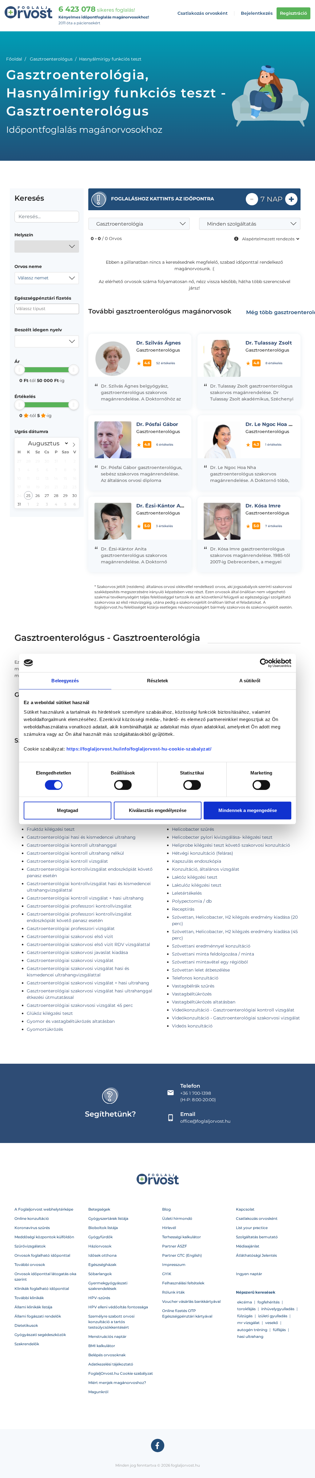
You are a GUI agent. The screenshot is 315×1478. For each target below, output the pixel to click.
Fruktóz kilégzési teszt (51, 829)
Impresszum (173, 1264)
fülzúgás (245, 1316)
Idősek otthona (102, 1255)
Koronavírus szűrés (32, 1227)
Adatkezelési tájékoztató (110, 1364)
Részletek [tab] (157, 680)
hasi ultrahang (250, 1336)
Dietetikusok (26, 1325)
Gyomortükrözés (45, 1029)
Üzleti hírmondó (177, 1218)
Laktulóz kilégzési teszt (196, 885)
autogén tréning (252, 1329)
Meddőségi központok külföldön (44, 1237)
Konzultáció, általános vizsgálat (205, 869)
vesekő (271, 1322)
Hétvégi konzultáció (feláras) (202, 853)
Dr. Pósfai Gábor (157, 424)
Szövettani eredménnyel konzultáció (211, 946)
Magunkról (98, 1391)
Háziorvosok (99, 1246)
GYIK (166, 1273)
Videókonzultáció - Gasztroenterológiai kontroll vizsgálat (233, 1010)
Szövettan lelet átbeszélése (201, 970)
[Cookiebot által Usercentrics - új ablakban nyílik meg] (264, 663)
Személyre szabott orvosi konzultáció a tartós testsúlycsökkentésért (111, 1322)
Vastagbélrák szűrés (193, 986)
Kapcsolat (245, 1209)
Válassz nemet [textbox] (33, 278)
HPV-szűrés (99, 1297)
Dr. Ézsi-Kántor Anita (163, 506)
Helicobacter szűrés (193, 829)
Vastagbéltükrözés (192, 994)
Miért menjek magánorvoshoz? (117, 1382)
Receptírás (183, 909)
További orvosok (29, 1264)
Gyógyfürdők (100, 1237)
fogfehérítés (268, 1302)
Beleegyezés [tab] (65, 680)
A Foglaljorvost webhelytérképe (43, 1209)
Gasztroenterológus (51, 59)
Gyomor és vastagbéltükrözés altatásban (71, 1021)
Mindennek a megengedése (247, 810)
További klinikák (29, 1297)
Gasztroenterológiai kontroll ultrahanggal (72, 845)
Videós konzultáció (192, 1026)
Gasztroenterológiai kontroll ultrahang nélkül (75, 853)
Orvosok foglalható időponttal (42, 1255)
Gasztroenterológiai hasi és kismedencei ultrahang (81, 837)
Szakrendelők (26, 1344)
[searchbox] (46, 308)
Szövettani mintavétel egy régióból (210, 962)
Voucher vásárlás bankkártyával (191, 1301)
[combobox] (46, 246)
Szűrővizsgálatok (30, 1246)
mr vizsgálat (248, 1322)
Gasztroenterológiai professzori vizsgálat (71, 928)
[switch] (123, 785)
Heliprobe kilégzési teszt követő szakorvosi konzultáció (231, 845)
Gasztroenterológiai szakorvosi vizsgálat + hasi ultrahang (88, 983)
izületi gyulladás (272, 1316)
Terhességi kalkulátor (181, 1237)
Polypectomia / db (192, 901)
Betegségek (99, 1209)
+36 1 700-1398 (195, 1093)
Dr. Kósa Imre (263, 506)
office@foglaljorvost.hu (205, 1121)
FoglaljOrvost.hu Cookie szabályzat (120, 1373)
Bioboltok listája (103, 1227)
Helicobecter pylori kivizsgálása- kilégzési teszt (222, 837)
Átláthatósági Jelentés (256, 1255)
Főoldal (14, 59)
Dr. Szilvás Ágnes (158, 343)
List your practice (252, 1227)
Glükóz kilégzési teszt (50, 1013)
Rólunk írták (173, 1292)
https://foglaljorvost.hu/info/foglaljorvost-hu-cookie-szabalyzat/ (139, 748)
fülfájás (279, 1329)
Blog (166, 1209)
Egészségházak (102, 1264)
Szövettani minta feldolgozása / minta (213, 954)
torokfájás (246, 1309)
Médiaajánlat (247, 1246)
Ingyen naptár (249, 1273)
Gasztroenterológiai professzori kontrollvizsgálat (79, 906)
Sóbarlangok (100, 1273)
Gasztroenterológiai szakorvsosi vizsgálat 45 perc (80, 1005)
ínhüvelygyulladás (277, 1309)
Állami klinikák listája (33, 1307)
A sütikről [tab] (249, 680)
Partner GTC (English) (182, 1255)
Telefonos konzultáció (195, 978)
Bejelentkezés (257, 13)
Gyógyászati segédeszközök (40, 1334)
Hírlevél (169, 1227)
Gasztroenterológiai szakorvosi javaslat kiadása (77, 952)
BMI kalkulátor (101, 1345)
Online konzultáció (31, 1218)
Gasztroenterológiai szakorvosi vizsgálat (70, 960)
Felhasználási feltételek (183, 1283)
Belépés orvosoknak (107, 1355)
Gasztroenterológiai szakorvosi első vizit (70, 936)
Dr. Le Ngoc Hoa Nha (272, 424)
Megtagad (67, 810)
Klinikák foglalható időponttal (41, 1288)
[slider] (19, 369)
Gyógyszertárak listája (108, 1218)
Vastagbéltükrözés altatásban (203, 1002)
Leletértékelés (187, 893)
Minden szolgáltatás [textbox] (231, 224)
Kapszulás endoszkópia (196, 861)
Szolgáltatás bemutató (257, 1237)
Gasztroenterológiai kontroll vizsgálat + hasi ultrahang (85, 898)
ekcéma (244, 1302)
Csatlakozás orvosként (202, 13)
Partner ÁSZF (174, 1246)
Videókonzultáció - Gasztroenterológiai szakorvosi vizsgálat (236, 1018)
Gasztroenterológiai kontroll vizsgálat (67, 861)
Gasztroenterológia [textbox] (119, 224)
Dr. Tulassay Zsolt (268, 343)
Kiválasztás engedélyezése (157, 810)
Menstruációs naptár (107, 1336)
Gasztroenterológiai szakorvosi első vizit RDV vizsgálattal (88, 944)
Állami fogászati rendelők (37, 1316)
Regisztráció (293, 13)
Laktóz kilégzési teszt (194, 877)
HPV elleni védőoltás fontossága (118, 1307)
